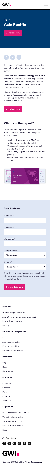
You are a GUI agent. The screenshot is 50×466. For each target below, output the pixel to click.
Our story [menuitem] (6, 383)
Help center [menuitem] (7, 371)
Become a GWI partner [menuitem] (12, 350)
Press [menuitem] (4, 392)
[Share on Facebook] (6, 57)
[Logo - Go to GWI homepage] (10, 454)
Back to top (11, 438)
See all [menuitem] (5, 430)
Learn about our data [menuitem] (12, 321)
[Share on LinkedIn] (19, 57)
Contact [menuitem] (6, 396)
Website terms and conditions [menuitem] (16, 412)
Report (7, 20)
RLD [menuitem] (4, 337)
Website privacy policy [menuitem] (12, 417)
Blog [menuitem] (4, 362)
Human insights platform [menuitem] (13, 312)
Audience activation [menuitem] (11, 342)
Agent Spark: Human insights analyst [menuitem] (19, 317)
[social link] (4, 443)
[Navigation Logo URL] (6, 4)
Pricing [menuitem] (5, 325)
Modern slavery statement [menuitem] (14, 425)
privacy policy (38, 276)
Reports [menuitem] (5, 367)
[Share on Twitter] (12, 57)
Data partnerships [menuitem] (10, 346)
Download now (13, 33)
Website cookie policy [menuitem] (12, 421)
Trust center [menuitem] (7, 400)
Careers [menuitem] (6, 387)
